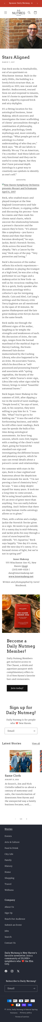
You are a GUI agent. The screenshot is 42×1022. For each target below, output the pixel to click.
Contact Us (10, 943)
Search (8, 937)
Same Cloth (13, 775)
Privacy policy (26, 1013)
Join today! (17, 688)
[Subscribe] (34, 731)
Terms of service (22, 1017)
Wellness (9, 890)
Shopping (9, 878)
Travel (8, 884)
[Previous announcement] (4, 3)
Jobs (7, 931)
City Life (9, 854)
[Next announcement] (37, 3)
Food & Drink (11, 848)
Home (8, 872)
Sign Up (8, 913)
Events (8, 836)
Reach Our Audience (15, 919)
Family (8, 860)
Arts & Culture (12, 842)
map (24, 566)
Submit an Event (13, 925)
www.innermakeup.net (21, 576)
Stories (8, 829)
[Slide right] (26, 818)
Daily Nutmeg (17, 1009)
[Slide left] (15, 818)
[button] (6, 13)
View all (36, 743)
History (8, 866)
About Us (9, 907)
